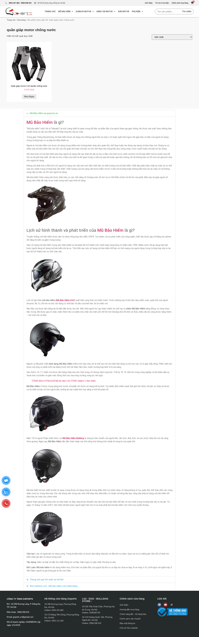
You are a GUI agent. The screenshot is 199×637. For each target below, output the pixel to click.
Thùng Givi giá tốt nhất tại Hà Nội (46, 579)
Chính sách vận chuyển (130, 619)
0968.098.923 (25, 3)
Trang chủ (11, 20)
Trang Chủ (50, 11)
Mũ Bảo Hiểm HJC (65, 300)
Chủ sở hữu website (129, 628)
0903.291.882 (14, 3)
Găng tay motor (104, 11)
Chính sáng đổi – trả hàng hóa (133, 614)
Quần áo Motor (83, 11)
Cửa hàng (21, 20)
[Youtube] (165, 605)
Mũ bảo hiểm (64, 11)
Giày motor (123, 11)
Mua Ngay (29, 96)
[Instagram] (171, 605)
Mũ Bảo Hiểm (40, 122)
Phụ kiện (136, 11)
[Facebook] (159, 605)
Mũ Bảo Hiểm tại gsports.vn (44, 113)
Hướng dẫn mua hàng (129, 609)
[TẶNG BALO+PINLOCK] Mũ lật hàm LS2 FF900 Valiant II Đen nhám (64, 381)
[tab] (99, 113)
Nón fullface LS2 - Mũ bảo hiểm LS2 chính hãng (53, 586)
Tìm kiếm (186, 11)
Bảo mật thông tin (127, 623)
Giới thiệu (124, 605)
